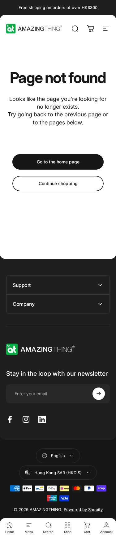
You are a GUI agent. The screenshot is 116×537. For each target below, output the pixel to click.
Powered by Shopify (83, 509)
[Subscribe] (98, 394)
